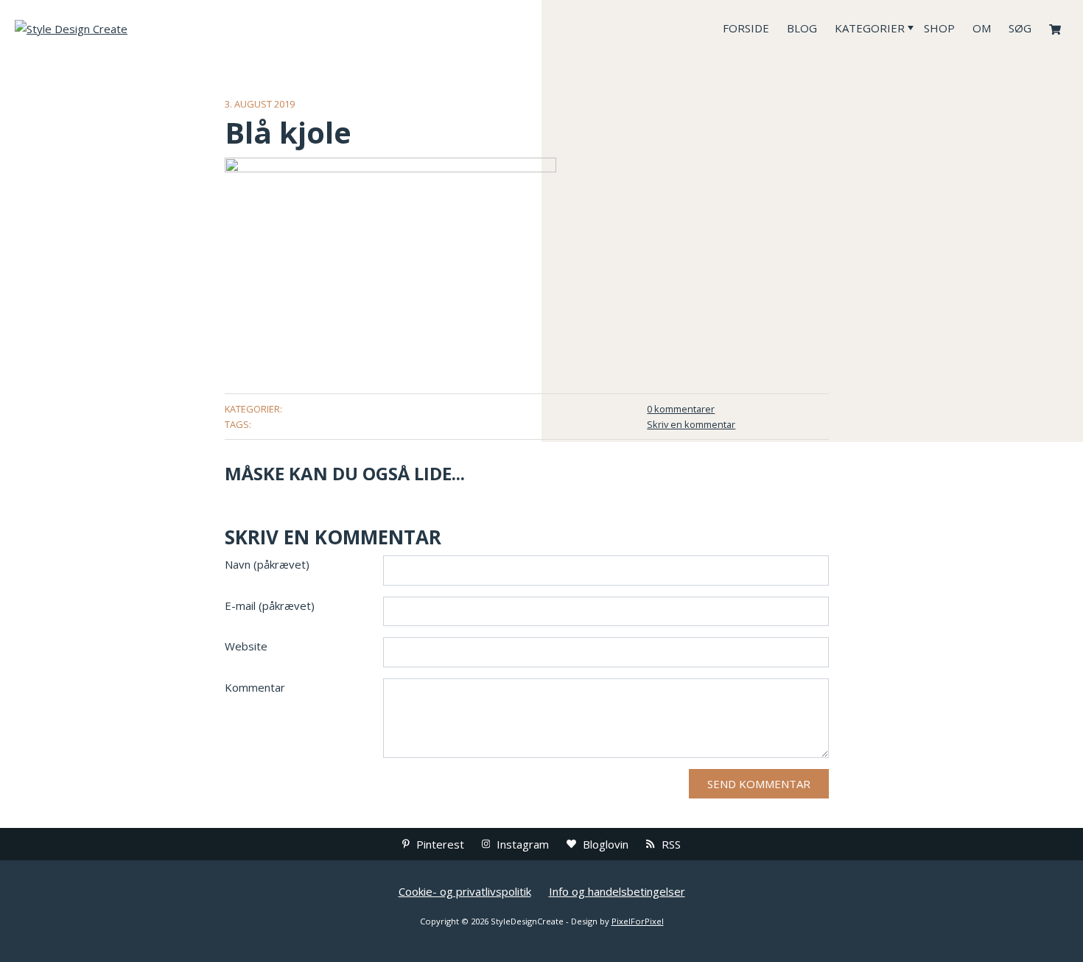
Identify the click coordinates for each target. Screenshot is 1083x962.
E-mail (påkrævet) (270, 605)
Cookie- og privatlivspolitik (465, 891)
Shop (939, 28)
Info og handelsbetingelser (617, 891)
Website (246, 646)
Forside (746, 28)
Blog (802, 28)
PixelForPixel (637, 921)
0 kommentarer (681, 408)
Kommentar (255, 687)
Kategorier (870, 28)
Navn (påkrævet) (267, 564)
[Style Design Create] (125, 28)
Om (981, 28)
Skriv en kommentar (691, 424)
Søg (1020, 28)
